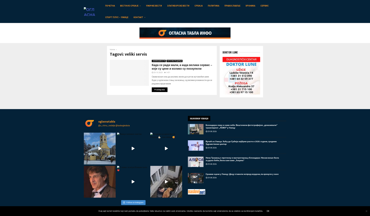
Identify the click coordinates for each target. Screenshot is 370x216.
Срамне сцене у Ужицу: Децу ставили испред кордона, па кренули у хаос (242, 174)
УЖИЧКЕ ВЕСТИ (154, 6)
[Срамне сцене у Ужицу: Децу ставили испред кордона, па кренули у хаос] (196, 178)
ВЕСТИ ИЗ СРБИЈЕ (129, 6)
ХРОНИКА (250, 6)
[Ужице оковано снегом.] (133, 148)
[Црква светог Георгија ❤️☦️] (100, 148)
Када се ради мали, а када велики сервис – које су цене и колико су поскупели (182, 67)
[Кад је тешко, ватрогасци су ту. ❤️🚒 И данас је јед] (166, 182)
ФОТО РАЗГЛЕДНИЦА (174, 61)
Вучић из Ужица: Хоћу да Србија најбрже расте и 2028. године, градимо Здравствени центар (241, 143)
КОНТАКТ (138, 17)
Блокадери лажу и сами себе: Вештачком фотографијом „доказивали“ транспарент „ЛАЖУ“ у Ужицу (241, 126)
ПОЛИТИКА (213, 6)
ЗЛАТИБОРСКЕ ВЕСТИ (178, 6)
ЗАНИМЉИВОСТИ (158, 61)
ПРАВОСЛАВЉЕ (232, 6)
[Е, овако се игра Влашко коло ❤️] (133, 182)
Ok (268, 211)
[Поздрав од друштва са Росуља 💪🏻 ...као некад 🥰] (166, 148)
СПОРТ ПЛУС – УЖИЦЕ (116, 17)
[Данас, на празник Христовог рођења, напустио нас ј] (100, 182)
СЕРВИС (264, 6)
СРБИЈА (199, 6)
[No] (366, 211)
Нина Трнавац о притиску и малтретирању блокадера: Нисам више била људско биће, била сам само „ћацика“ (242, 159)
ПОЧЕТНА (110, 6)
